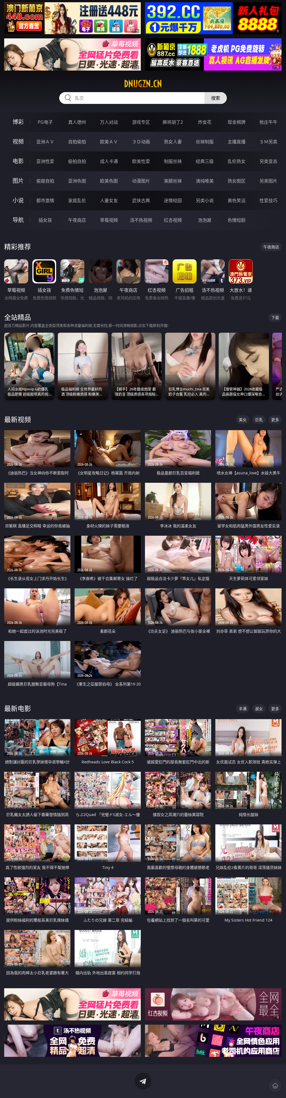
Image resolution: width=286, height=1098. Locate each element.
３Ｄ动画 (141, 142)
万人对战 (109, 122)
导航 (18, 220)
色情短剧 (237, 220)
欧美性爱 (141, 161)
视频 (18, 141)
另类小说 (205, 200)
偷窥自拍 (45, 181)
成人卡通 (109, 161)
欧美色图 (109, 181)
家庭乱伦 (77, 200)
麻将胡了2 (173, 122)
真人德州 (77, 122)
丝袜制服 (205, 142)
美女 (243, 419)
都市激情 (45, 200)
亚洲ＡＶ (45, 142)
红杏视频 (173, 220)
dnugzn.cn (143, 83)
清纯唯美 (205, 181)
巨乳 (259, 419)
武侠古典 (141, 200)
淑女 (259, 708)
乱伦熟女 (237, 161)
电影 (18, 161)
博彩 (18, 122)
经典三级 (205, 161)
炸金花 (204, 122)
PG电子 (45, 122)
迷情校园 (173, 200)
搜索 (215, 98)
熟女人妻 (173, 142)
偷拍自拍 (77, 161)
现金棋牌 (237, 122)
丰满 (243, 708)
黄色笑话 (237, 200)
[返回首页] (275, 1085)
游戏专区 (141, 122)
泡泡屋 (204, 220)
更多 (275, 419)
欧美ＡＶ (109, 142)
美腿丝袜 (173, 181)
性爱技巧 (268, 200)
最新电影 (17, 708)
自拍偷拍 (77, 142)
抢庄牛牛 (268, 122)
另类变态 (268, 161)
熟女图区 (237, 181)
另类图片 (268, 181)
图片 (18, 181)
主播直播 (237, 142)
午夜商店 (77, 220)
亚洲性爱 (45, 161)
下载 (275, 317)
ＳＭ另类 (268, 142)
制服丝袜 (173, 161)
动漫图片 (141, 181)
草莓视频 (109, 220)
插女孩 (45, 220)
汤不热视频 (141, 220)
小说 (18, 200)
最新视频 (17, 419)
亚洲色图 (77, 181)
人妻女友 (109, 200)
